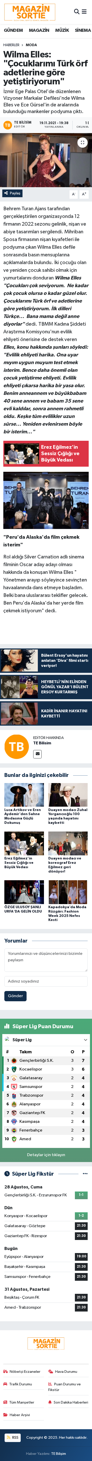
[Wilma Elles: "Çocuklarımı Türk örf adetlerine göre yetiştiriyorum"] (46, 160)
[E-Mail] (37, 754)
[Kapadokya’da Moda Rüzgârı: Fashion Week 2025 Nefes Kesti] (68, 892)
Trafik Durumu (20, 1384)
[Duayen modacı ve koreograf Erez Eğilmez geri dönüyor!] (68, 843)
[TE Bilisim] (16, 746)
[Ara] (76, 12)
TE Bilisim (42, 743)
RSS (15, 1437)
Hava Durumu (66, 1372)
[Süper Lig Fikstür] (85, 1174)
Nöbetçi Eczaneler (25, 1372)
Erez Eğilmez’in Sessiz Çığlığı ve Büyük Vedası (18, 863)
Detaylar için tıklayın (46, 1155)
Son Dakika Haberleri (71, 1402)
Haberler (11, 45)
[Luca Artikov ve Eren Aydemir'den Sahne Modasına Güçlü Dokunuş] (24, 795)
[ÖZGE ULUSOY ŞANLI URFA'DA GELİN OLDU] (24, 892)
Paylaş (15, 193)
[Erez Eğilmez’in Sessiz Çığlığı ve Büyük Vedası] (24, 843)
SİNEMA (83, 30)
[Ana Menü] (84, 12)
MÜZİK (62, 30)
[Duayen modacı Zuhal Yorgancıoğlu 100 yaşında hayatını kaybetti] (68, 795)
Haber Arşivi (20, 1415)
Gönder (15, 996)
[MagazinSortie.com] (29, 12)
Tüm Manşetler (21, 1402)
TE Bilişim (58, 1454)
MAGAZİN (39, 30)
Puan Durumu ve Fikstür (64, 1387)
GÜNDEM (13, 30)
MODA (31, 45)
